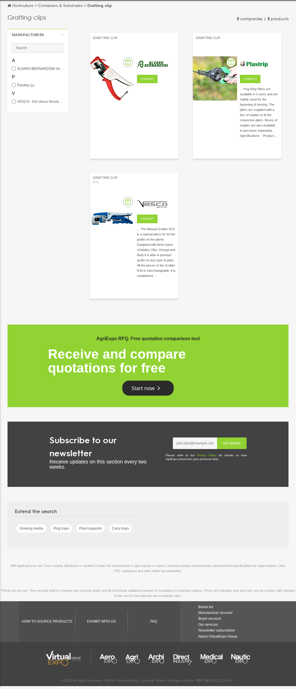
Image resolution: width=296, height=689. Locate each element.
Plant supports (90, 528)
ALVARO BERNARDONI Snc (40, 69)
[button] (38, 34)
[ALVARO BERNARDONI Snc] (156, 63)
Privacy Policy (207, 455)
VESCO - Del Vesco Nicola (40, 102)
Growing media (31, 528)
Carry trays (120, 528)
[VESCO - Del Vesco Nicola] (156, 203)
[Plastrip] (259, 63)
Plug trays (61, 528)
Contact (147, 79)
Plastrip (25, 85)
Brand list (205, 607)
